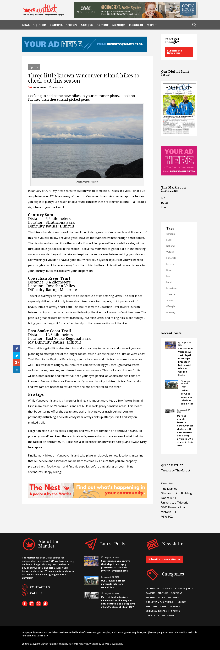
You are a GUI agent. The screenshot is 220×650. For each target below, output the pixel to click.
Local (169, 239)
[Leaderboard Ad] (84, 51)
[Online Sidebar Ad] (179, 174)
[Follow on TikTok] (45, 603)
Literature (171, 288)
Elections (176, 593)
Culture (71, 25)
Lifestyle (170, 306)
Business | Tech (184, 588)
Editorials (171, 257)
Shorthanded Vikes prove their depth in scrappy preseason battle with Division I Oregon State (185, 362)
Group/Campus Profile (159, 601)
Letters (170, 264)
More (150, 25)
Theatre (170, 294)
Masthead (136, 25)
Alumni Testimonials (159, 588)
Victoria (170, 251)
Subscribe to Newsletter (174, 51)
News (26, 25)
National (170, 245)
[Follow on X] (38, 603)
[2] (87, 497)
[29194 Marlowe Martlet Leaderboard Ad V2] (136, 17)
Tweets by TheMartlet (175, 470)
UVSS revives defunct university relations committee (187, 395)
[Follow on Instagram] (31, 603)
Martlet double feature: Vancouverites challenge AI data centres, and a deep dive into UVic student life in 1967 (185, 430)
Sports (34, 67)
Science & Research (157, 610)
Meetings (118, 25)
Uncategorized (155, 615)
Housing (170, 312)
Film (168, 276)
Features (56, 25)
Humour (102, 25)
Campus (87, 25)
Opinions (39, 25)
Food (169, 282)
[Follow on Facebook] (25, 603)
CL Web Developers (112, 643)
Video (170, 615)
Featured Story (155, 597)
